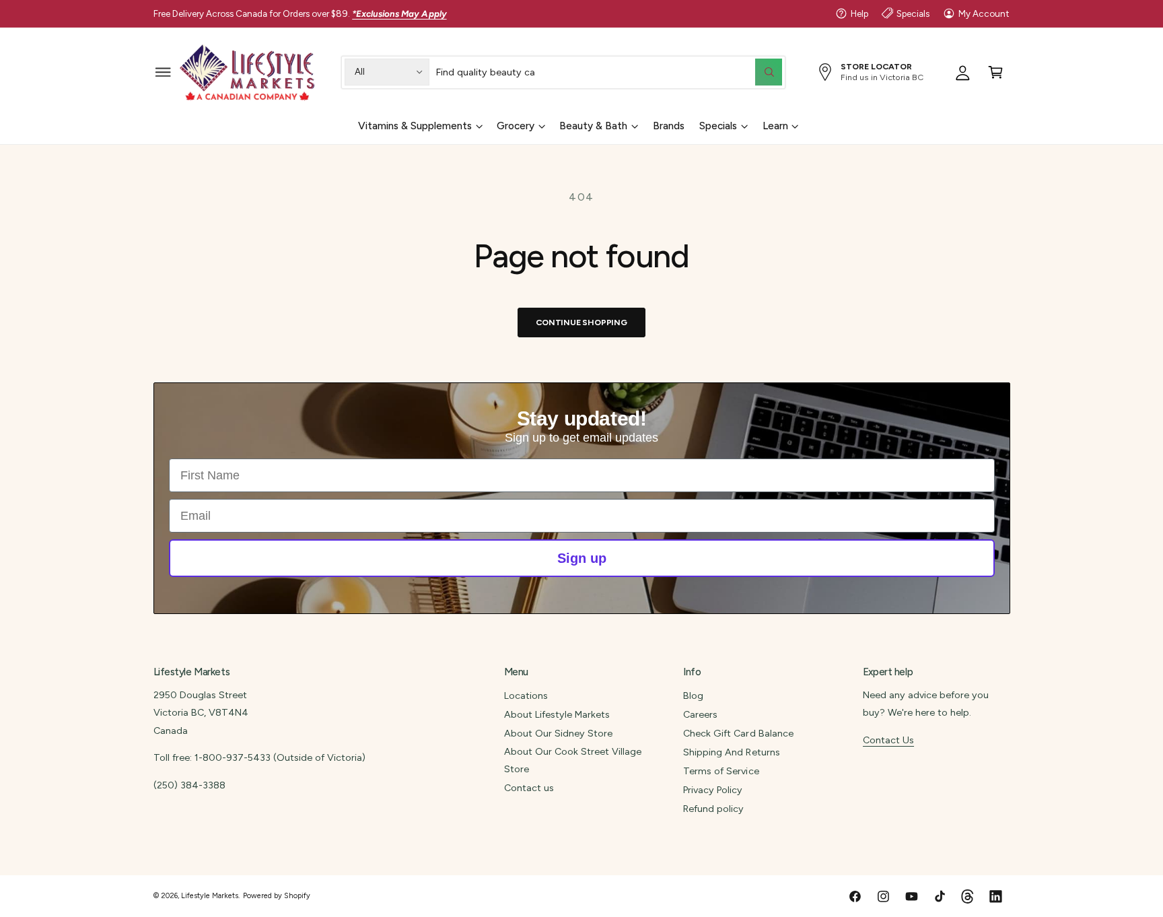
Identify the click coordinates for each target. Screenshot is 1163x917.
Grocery (515, 126)
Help (859, 13)
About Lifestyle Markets (557, 714)
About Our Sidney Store (558, 733)
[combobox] (609, 71)
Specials (912, 13)
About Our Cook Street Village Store (572, 760)
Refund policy (713, 809)
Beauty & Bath (593, 126)
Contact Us (888, 740)
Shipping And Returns (731, 752)
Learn (775, 126)
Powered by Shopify (276, 895)
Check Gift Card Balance (738, 733)
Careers (700, 714)
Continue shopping (581, 322)
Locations (526, 695)
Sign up (581, 558)
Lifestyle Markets (209, 895)
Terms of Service (721, 771)
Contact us (529, 788)
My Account (984, 13)
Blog (693, 695)
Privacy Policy (712, 790)
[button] (163, 71)
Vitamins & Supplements (415, 126)
